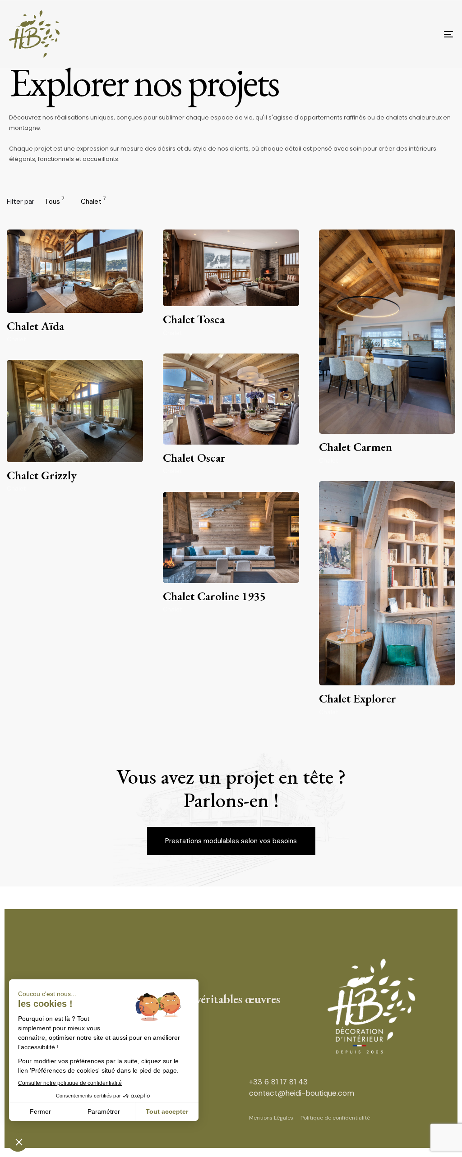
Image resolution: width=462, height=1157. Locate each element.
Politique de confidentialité (335, 1117)
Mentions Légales (271, 1117)
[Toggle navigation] (379, 34)
